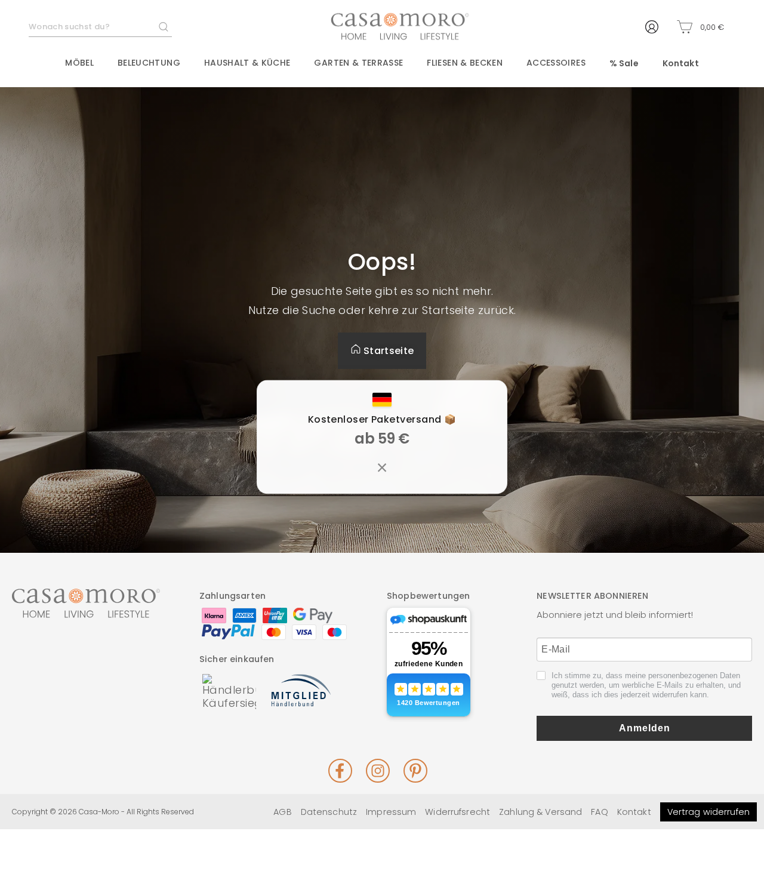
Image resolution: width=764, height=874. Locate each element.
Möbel (79, 63)
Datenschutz (329, 812)
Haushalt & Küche (247, 63)
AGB (282, 812)
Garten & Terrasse (358, 63)
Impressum (391, 812)
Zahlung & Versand (540, 812)
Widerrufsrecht (457, 812)
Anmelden (644, 728)
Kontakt (681, 63)
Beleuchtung (149, 63)
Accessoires (556, 63)
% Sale (624, 63)
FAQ (599, 812)
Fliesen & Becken (465, 63)
